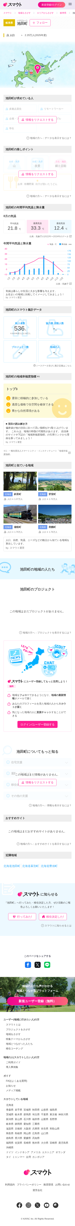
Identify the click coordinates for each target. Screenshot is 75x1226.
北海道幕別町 (30, 865)
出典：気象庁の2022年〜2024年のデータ (49, 236)
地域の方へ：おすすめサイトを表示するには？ (46, 843)
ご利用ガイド (13, 1062)
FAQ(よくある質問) (16, 1080)
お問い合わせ (62, 1184)
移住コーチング (14, 1048)
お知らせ (11, 1085)
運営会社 (37, 1190)
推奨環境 (48, 1184)
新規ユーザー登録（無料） (37, 1001)
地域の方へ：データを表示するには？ (51, 138)
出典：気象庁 (62, 284)
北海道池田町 (11, 865)
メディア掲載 (13, 1090)
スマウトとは (13, 1024)
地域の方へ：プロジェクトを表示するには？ (47, 632)
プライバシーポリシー (29, 1184)
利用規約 (10, 1184)
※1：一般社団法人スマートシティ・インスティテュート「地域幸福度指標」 (35, 453)
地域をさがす (13, 1034)
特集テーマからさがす (18, 1039)
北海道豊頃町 (49, 865)
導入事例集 (12, 1067)
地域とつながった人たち (19, 1043)
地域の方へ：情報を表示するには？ (52, 805)
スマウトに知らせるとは (58, 925)
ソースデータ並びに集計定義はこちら (54, 365)
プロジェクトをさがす (18, 1029)
